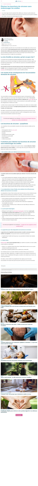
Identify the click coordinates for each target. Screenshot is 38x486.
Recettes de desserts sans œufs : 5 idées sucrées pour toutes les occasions (16, 325)
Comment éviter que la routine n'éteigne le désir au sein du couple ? (17, 289)
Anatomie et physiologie (5, 409)
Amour (2, 288)
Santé (2, 341)
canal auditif (14, 130)
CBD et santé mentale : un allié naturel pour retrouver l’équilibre (16, 377)
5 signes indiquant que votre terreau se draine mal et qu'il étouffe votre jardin (18, 307)
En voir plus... (19, 415)
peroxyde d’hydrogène (19, 211)
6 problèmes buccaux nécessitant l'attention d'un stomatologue (16, 360)
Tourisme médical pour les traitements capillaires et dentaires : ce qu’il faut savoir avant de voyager (19, 343)
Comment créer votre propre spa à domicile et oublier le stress (16, 394)
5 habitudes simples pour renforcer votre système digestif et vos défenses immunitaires (19, 411)
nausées (3, 69)
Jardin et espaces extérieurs (6, 305)
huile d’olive (4, 242)
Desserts (2, 323)
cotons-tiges (31, 99)
